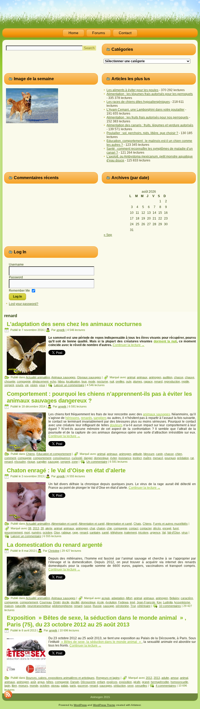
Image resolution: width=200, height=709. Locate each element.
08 (29, 528)
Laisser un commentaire (69, 385)
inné (132, 602)
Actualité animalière (38, 377)
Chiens (30, 453)
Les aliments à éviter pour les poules (132, 90)
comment (10, 458)
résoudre (20, 461)
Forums (98, 33)
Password (16, 277)
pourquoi (170, 458)
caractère (187, 598)
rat (192, 458)
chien (178, 453)
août (33, 681)
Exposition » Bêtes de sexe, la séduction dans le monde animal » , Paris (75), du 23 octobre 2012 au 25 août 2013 (96, 621)
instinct (137, 458)
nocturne (102, 381)
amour (174, 677)
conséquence (61, 458)
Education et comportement (53, 453)
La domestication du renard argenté (54, 545)
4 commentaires (166, 685)
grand (145, 681)
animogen (155, 377)
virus (185, 532)
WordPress (80, 705)
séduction (120, 685)
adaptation (117, 598)
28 (42, 528)
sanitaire (95, 532)
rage (75, 532)
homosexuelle (179, 681)
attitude (137, 453)
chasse (178, 377)
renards (86, 418)
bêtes (49, 681)
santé (105, 532)
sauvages (105, 685)
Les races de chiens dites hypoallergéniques (138, 102)
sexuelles (141, 685)
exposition (125, 681)
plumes (137, 381)
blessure (148, 453)
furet (176, 528)
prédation (183, 458)
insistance (124, 458)
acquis (106, 598)
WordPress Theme (104, 705)
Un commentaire (96, 461)
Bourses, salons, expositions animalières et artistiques (60, 677)
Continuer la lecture (129, 345)
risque (31, 461)
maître (147, 458)
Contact (125, 33)
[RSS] (8, 694)
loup (84, 381)
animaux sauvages (156, 414)
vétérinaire (144, 605)
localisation (73, 381)
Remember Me (19, 290)
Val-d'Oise (173, 532)
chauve (189, 377)
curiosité (77, 458)
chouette (9, 381)
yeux (42, 385)
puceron (83, 685)
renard (158, 381)
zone (75, 461)
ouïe (129, 381)
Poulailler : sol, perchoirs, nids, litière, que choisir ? (142, 133)
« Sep (108, 235)
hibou (61, 381)
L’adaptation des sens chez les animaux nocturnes (74, 324)
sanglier (41, 461)
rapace (148, 381)
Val (164, 532)
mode (91, 381)
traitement (130, 532)
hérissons (72, 418)
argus (41, 681)
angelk (61, 329)
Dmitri (56, 602)
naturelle (20, 605)
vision (34, 385)
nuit (112, 381)
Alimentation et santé (64, 523)
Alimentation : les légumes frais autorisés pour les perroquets (150, 94)
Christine (53, 550)
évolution (111, 602)
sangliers (100, 418)
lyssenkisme (182, 602)
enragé (166, 528)
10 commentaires (170, 605)
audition (167, 377)
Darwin (74, 681)
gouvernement (13, 532)
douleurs (116, 425)
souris (19, 385)
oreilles (120, 381)
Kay (159, 602)
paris (73, 685)
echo (53, 381)
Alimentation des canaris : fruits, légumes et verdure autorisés (150, 125)
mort (27, 532)
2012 (149, 677)
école (100, 602)
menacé (158, 458)
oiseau (55, 685)
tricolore (143, 532)
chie (109, 528)
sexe (130, 685)
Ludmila (168, 602)
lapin (7, 685)
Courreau (46, 602)
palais (64, 685)
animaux (142, 377)
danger (88, 458)
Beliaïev (174, 598)
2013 (36, 528)
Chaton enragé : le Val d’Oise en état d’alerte (66, 470)
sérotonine (122, 605)
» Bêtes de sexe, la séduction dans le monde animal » (101, 642)
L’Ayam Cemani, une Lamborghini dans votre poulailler (145, 109)
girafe (136, 681)
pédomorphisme (62, 605)
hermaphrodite (160, 681)
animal (131, 377)
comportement (42, 458)
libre (14, 685)
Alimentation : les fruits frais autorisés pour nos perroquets (147, 117)
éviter (113, 458)
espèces (112, 681)
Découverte (88, 681)
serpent (9, 385)
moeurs (23, 685)
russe (87, 605)
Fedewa (123, 602)
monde (34, 685)
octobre (47, 532)
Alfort (129, 598)
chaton (101, 528)
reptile (185, 381)
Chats (137, 523)
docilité (75, 602)
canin (159, 453)
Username (16, 264)
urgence (155, 532)
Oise (57, 532)
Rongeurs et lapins (108, 677)
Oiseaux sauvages (89, 377)
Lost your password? (23, 304)
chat (92, 528)
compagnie (24, 381)
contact (133, 528)
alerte (48, 528)
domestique (101, 458)
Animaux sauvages (63, 377)
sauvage (53, 461)
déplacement (40, 381)
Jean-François (146, 602)
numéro (36, 532)
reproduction (172, 381)
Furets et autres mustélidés (170, 523)
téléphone (116, 532)
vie (27, 385)
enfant (101, 681)
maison (9, 605)
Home (73, 33)
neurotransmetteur (39, 605)
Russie (97, 605)
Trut (133, 605)
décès (157, 528)
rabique (66, 532)
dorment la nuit (165, 341)
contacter (146, 528)
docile (65, 602)
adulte (165, 677)
